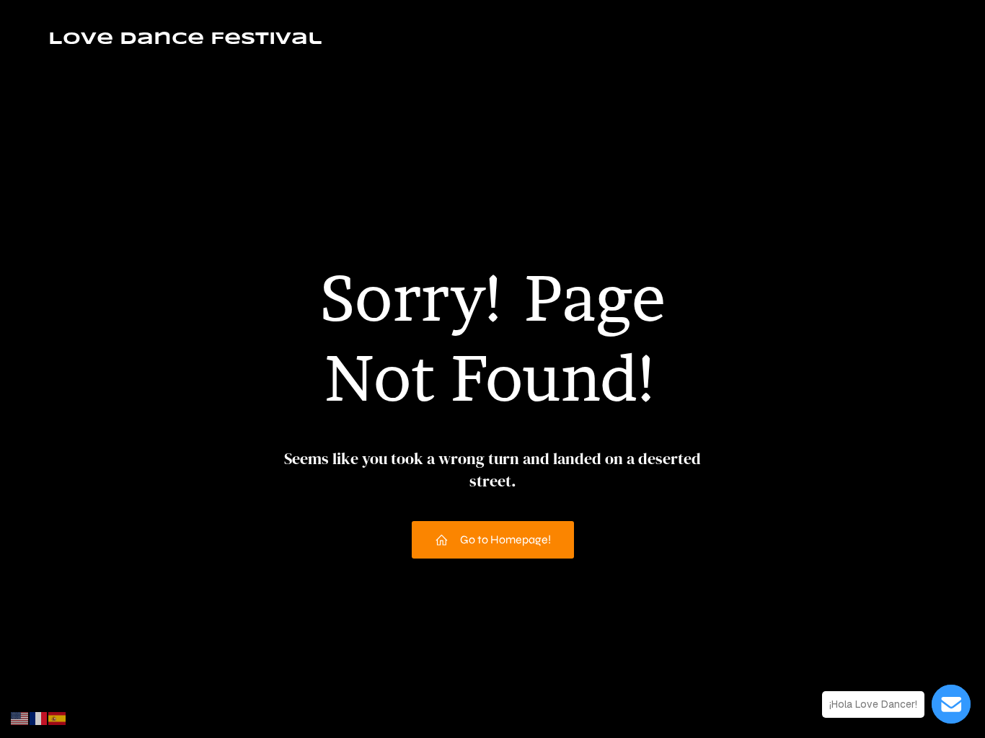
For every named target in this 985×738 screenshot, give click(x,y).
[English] (20, 717)
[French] (39, 717)
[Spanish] (57, 717)
